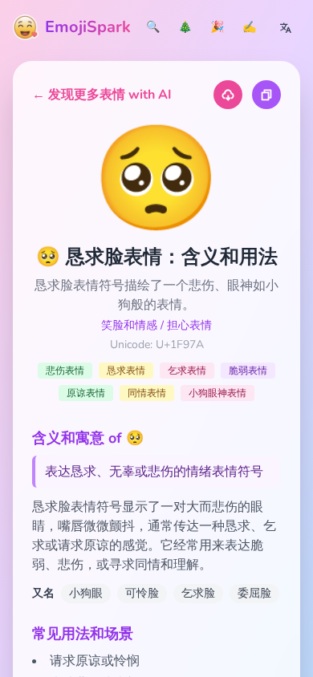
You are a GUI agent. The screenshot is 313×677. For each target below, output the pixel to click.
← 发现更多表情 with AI (102, 94)
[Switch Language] (285, 27)
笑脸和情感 (129, 325)
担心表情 (189, 325)
